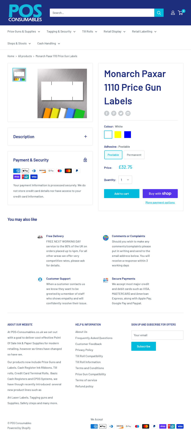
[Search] (159, 13)
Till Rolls (87, 31)
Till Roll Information (88, 362)
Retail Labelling (142, 31)
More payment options (160, 202)
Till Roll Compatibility (89, 356)
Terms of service (86, 380)
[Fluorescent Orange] (137, 134)
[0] (180, 12)
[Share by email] (128, 113)
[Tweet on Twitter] (120, 113)
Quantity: (110, 179)
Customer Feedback (88, 344)
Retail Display (112, 31)
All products (25, 56)
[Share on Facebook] (106, 113)
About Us (81, 331)
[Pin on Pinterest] (113, 113)
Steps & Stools (17, 43)
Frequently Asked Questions (93, 338)
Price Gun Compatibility (90, 374)
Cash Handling (46, 43)
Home (10, 56)
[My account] (173, 13)
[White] (108, 134)
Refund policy (84, 386)
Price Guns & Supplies (21, 31)
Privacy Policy (84, 350)
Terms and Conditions (89, 368)
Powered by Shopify (19, 428)
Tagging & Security (59, 31)
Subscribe (143, 346)
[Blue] (127, 134)
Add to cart (121, 193)
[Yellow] (118, 134)
